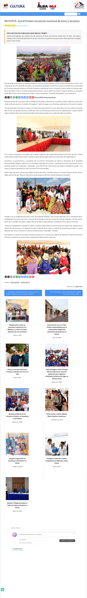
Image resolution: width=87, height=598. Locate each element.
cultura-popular (14, 282)
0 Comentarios (23, 25)
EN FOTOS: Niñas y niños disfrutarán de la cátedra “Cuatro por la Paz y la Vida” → (65, 293)
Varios (59, 14)
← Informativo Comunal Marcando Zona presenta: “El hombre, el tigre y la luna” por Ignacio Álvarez (22, 293)
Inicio (3, 14)
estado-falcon (25, 282)
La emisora (11, 14)
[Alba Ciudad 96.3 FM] (43, 6)
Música (21, 14)
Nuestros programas (32, 14)
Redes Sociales (48, 14)
